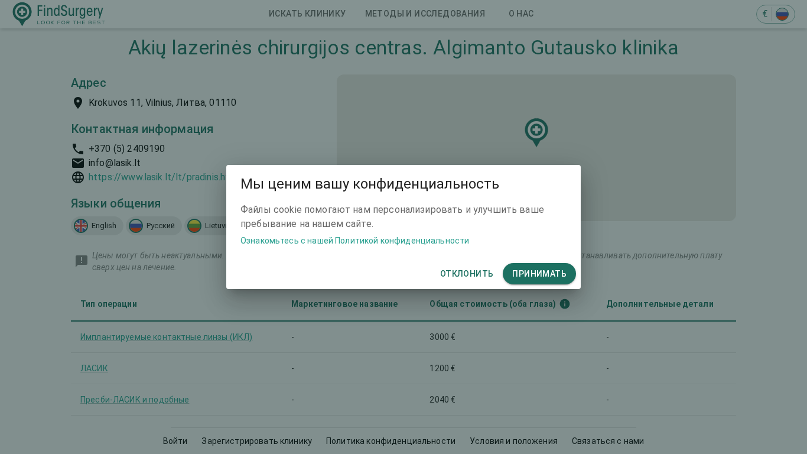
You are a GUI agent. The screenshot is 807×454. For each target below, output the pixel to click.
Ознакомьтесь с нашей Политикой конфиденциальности (354, 240)
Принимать (539, 273)
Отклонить (467, 273)
